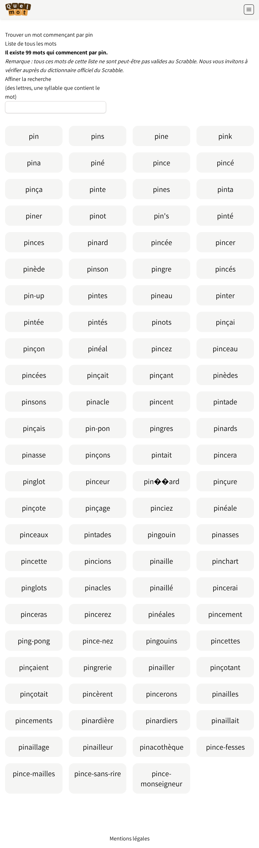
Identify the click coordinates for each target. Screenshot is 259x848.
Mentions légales (129, 838)
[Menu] (249, 9)
